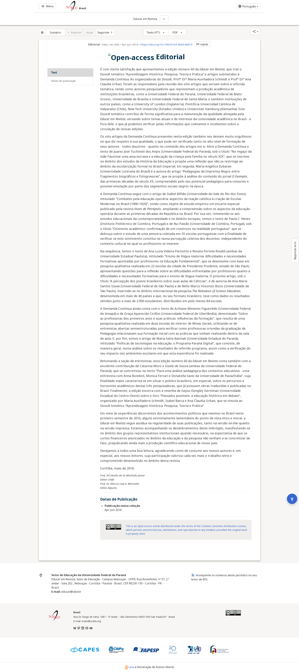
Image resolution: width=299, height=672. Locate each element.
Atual (89, 32)
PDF (175, 32)
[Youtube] (91, 628)
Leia (131, 667)
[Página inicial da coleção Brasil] (54, 620)
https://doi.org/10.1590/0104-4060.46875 (166, 44)
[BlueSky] (74, 628)
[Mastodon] (79, 628)
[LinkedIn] (82, 628)
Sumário (55, 32)
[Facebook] (86, 628)
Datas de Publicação (63, 80)
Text (54, 72)
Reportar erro (295, 251)
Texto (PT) (153, 32)
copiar (202, 44)
